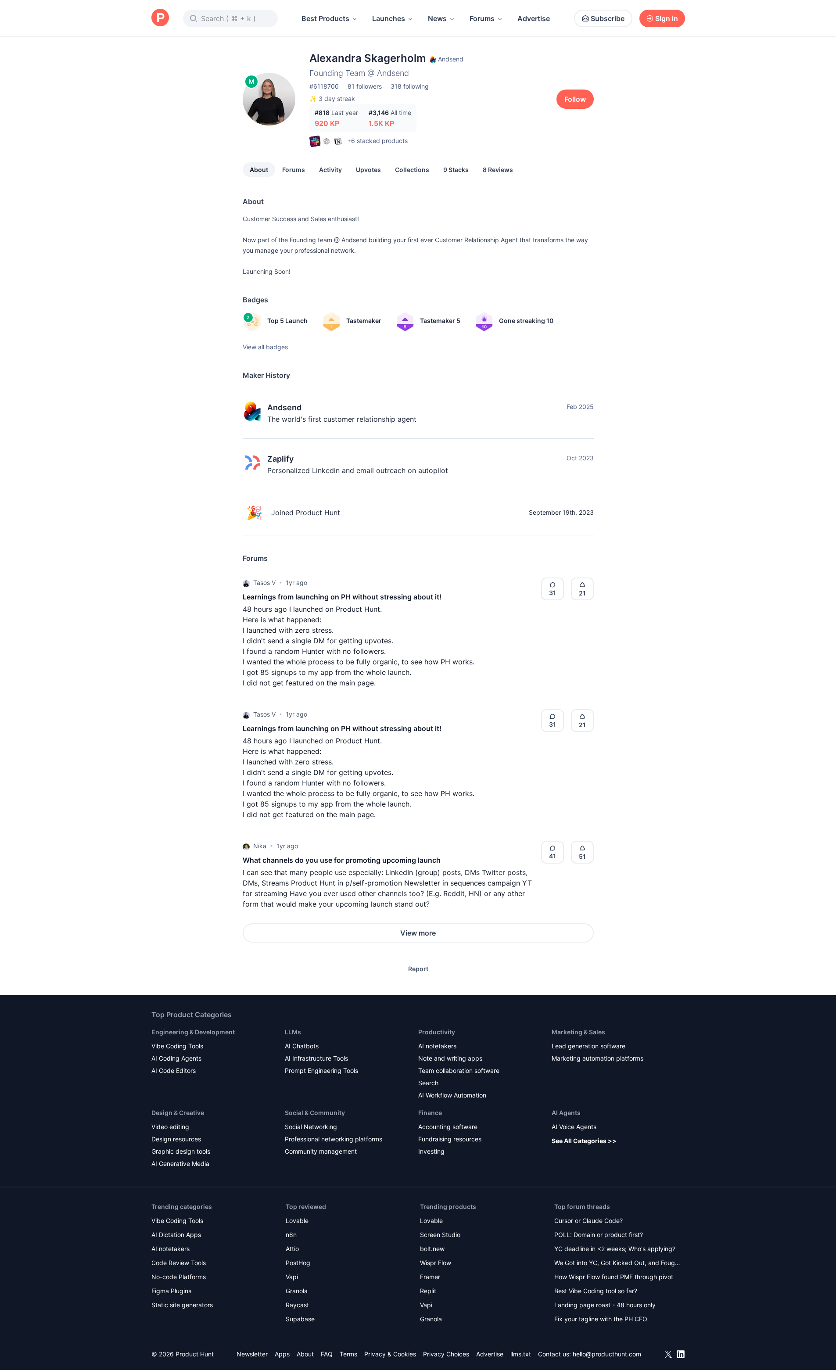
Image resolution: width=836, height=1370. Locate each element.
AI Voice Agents (574, 1126)
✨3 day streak (332, 98)
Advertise (533, 18)
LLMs (293, 1032)
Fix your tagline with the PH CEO (600, 1319)
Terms (348, 1354)
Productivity (436, 1032)
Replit (428, 1291)
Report (418, 968)
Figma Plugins (171, 1291)
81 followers (365, 86)
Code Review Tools (178, 1262)
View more (418, 933)
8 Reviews (498, 169)
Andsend (284, 407)
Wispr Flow (435, 1262)
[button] (246, 583)
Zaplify (280, 458)
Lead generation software (588, 1046)
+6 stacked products (377, 140)
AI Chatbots (302, 1046)
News (437, 18)
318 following (410, 86)
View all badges (265, 347)
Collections (412, 169)
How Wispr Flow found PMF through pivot (613, 1276)
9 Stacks (456, 169)
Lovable (297, 1220)
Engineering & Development (193, 1032)
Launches (388, 18)
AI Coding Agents (176, 1058)
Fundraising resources (449, 1139)
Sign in (666, 18)
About (259, 169)
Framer (430, 1276)
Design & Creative (177, 1112)
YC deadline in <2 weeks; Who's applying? (614, 1248)
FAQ (327, 1354)
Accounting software (447, 1126)
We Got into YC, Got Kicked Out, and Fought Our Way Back (617, 1263)
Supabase (300, 1319)
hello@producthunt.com (607, 1354)
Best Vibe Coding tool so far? (595, 1291)
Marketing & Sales (578, 1032)
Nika (259, 846)
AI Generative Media (180, 1163)
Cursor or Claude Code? (588, 1220)
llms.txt (520, 1354)
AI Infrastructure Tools (316, 1058)
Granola (297, 1291)
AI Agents (566, 1112)
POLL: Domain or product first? (598, 1234)
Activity (330, 169)
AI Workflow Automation (452, 1095)
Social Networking (311, 1126)
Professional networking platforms (333, 1139)
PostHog (298, 1262)
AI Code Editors (173, 1070)
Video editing (170, 1126)
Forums (482, 18)
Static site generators (182, 1305)
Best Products (325, 18)
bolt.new (432, 1248)
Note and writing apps (450, 1058)
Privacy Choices (446, 1354)
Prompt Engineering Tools (321, 1070)
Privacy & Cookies (390, 1354)
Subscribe (607, 18)
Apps (282, 1354)
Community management (321, 1151)
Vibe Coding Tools (177, 1046)
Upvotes (368, 169)
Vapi (292, 1276)
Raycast (297, 1305)
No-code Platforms (178, 1276)
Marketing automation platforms (597, 1058)
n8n (291, 1234)
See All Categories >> (584, 1140)
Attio (292, 1248)
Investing (431, 1151)
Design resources (176, 1139)
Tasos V (264, 582)
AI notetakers (437, 1046)
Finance (430, 1112)
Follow (575, 99)
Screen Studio (440, 1234)
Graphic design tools (180, 1151)
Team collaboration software (458, 1070)
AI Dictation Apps (176, 1234)
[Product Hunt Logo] (160, 18)
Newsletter (252, 1354)
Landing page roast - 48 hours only (605, 1305)
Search (428, 1083)
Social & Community (315, 1112)
